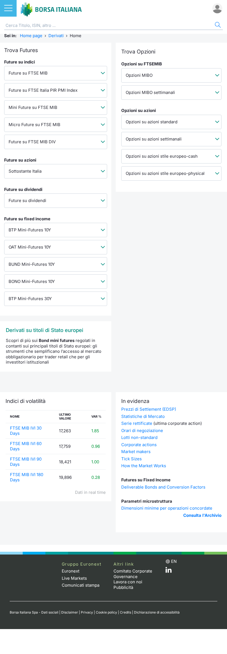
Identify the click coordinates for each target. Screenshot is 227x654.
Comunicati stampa (80, 585)
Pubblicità (123, 587)
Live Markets (74, 578)
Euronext (70, 571)
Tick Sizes (131, 458)
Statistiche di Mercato (143, 416)
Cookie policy (106, 612)
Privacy (87, 612)
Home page (31, 35)
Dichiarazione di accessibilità (157, 612)
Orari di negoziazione (142, 430)
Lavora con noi (128, 581)
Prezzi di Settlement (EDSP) (148, 409)
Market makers (136, 451)
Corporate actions (139, 444)
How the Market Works (143, 465)
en (174, 561)
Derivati (56, 35)
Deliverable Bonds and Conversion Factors (163, 487)
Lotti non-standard (139, 437)
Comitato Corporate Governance (133, 573)
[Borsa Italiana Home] (51, 8)
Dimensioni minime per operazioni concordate (166, 508)
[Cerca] (217, 25)
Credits (125, 612)
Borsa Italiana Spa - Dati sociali (34, 612)
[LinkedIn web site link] (169, 571)
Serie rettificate (136, 423)
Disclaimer (69, 612)
